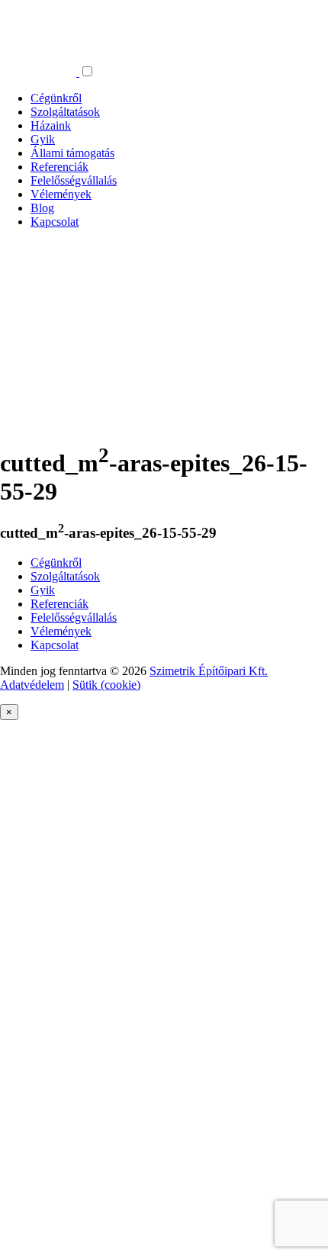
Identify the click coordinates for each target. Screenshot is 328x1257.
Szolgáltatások (65, 111)
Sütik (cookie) (106, 684)
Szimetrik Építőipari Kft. (209, 670)
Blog (42, 207)
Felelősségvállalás (74, 180)
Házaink (51, 125)
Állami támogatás (72, 152)
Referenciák (59, 166)
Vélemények (61, 194)
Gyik (43, 139)
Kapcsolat (55, 221)
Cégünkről (56, 98)
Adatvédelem (32, 684)
